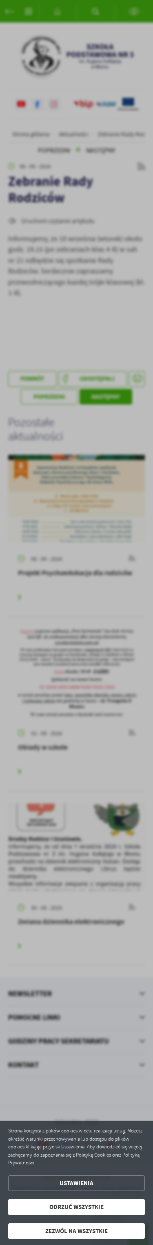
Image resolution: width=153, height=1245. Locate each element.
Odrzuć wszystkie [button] (76, 1207)
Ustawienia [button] (76, 1183)
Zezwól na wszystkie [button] (76, 1231)
